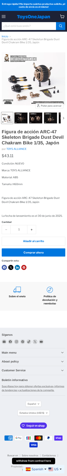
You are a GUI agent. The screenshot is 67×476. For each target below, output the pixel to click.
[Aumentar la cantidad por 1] (31, 229)
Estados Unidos (32, 412)
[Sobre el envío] (17, 296)
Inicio (5, 36)
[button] (7, 118)
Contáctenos (49, 455)
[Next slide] (63, 118)
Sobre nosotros (30, 455)
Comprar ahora (34, 252)
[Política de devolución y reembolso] (49, 296)
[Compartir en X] (10, 267)
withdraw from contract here (33, 460)
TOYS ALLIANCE (16, 148)
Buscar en (12, 455)
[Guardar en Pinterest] (23, 267)
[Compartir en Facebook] (4, 267)
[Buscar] (60, 26)
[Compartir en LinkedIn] (17, 267)
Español (32, 403)
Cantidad (7, 222)
